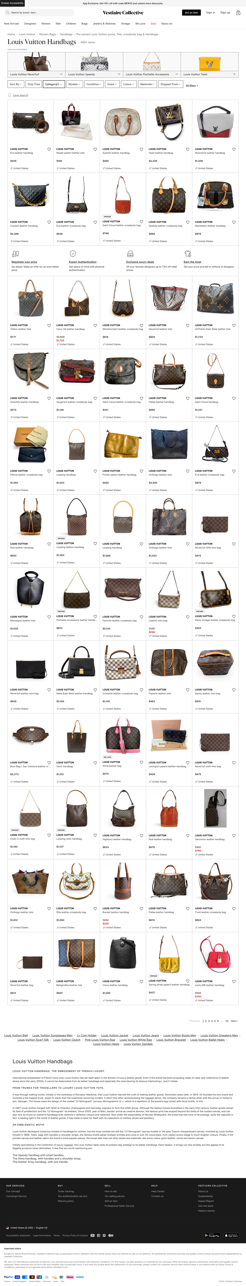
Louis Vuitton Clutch (66, 1040)
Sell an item (191, 12)
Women (46, 23)
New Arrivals (11, 23)
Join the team (205, 1206)
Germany (47, 1281)
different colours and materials (93, 1115)
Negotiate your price (24, 262)
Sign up (225, 12)
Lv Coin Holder (87, 1035)
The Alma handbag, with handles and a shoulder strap (46, 1158)
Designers (30, 23)
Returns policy (66, 1201)
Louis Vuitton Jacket (114, 1035)
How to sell (111, 1191)
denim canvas (195, 1138)
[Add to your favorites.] (49, 149)
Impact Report (206, 1201)
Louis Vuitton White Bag (136, 1040)
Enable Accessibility (12, 3)
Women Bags (47, 34)
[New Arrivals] (21, 23)
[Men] (63, 23)
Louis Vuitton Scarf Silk (33, 1040)
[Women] (53, 23)
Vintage (125, 23)
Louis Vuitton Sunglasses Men (52, 1035)
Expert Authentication (83, 262)
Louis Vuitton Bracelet (171, 1040)
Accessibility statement (18, 1235)
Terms (57, 1235)
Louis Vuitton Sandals (138, 1044)
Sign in (210, 12)
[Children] (78, 23)
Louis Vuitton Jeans (146, 1035)
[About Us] (175, 23)
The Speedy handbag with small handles (38, 1155)
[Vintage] (132, 23)
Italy (62, 1281)
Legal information (42, 1235)
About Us (166, 23)
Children (71, 23)
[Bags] (90, 23)
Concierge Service (16, 1196)
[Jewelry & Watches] (118, 23)
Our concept (13, 1191)
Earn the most (192, 262)
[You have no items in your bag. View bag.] (238, 12)
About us (203, 1191)
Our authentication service (72, 1196)
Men (58, 23)
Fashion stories (206, 1211)
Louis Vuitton (27, 34)
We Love (140, 23)
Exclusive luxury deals (140, 262)
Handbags (66, 34)
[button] (238, 12)
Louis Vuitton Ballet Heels (207, 1040)
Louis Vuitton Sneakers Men (219, 1035)
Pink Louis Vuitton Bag (100, 1040)
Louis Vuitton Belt (16, 1035)
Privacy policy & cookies (75, 1235)
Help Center (158, 1191)
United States (35, 1281)
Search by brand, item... (24, 12)
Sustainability (205, 1196)
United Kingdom (20, 1281)
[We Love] (148, 23)
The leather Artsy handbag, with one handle (40, 1162)
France (7, 1281)
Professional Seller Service (119, 1206)
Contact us (157, 1196)
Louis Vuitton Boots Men (179, 1035)
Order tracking (66, 1191)
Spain (55, 1281)
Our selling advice (114, 1196)
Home (11, 34)
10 (226, 1021)
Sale (153, 23)
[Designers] (38, 23)
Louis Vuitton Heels (106, 1044)
